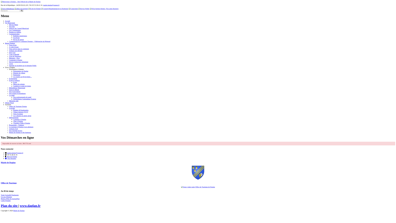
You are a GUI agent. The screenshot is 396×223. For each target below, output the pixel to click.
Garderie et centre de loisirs (22, 86)
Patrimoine (16, 75)
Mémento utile (13, 101)
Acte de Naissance (15, 56)
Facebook (16, 38)
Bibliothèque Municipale (17, 88)
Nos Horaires (11, 158)
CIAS (11, 64)
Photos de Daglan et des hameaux (20, 132)
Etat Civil (12, 52)
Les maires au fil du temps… (22, 77)
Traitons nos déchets (15, 51)
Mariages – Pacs (14, 58)
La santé (12, 95)
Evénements (13, 78)
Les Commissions (15, 30)
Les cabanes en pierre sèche (22, 116)
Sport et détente (14, 90)
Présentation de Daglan (20, 71)
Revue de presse (18, 39)
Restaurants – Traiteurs (16, 125)
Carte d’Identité (14, 54)
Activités (12, 108)
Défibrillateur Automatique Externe (24, 99)
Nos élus (12, 26)
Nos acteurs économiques (17, 93)
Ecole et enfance (14, 80)
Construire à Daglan (15, 60)
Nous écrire (13, 45)
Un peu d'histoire (6, 197)
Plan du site (9, 206)
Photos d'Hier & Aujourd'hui (10, 199)
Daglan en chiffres (15, 32)
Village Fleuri (9, 103)
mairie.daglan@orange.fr (51, 5)
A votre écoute (14, 47)
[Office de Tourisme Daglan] (198, 187)
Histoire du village (19, 73)
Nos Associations (14, 92)
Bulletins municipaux (20, 36)
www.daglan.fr (30, 206)
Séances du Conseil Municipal (19, 28)
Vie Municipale (10, 23)
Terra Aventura (18, 114)
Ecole (15, 82)
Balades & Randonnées (20, 110)
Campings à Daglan (19, 119)
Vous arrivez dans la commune (19, 49)
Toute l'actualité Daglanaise (10, 195)
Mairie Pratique (10, 43)
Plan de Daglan (11, 157)
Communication (14, 34)
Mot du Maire (13, 25)
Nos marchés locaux (15, 131)
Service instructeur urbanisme (18, 62)
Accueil (7, 21)
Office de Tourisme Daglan (18, 106)
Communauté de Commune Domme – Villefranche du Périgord (29, 41)
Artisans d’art (13, 129)
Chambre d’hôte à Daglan (21, 123)
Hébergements (13, 118)
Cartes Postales (6, 201)
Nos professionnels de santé (22, 97)
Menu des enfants (19, 84)
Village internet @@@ (20, 112)
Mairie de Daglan (19, 211)
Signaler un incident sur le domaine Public (23, 65)
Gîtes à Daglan (18, 121)
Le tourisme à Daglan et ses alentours (21, 127)
